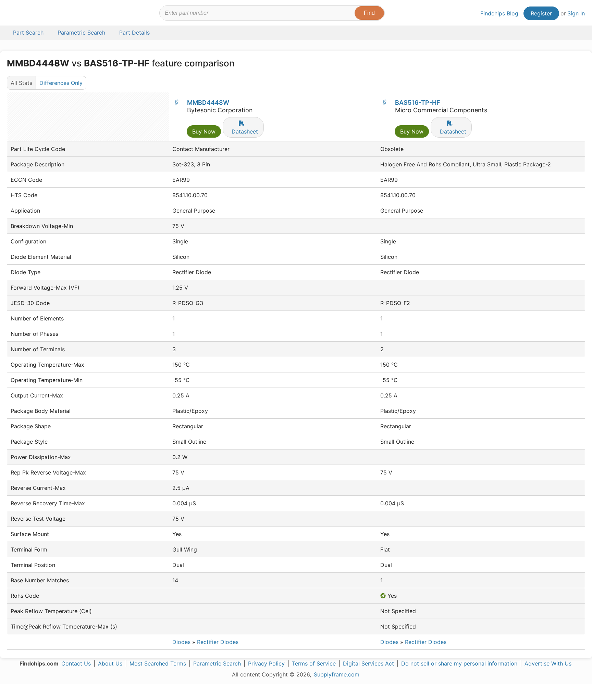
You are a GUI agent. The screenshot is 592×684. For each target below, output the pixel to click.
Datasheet (245, 131)
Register (541, 13)
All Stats (21, 82)
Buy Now (203, 131)
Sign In (576, 13)
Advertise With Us (548, 663)
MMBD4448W (208, 102)
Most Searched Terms (158, 663)
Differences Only (61, 82)
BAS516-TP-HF (417, 102)
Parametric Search (217, 663)
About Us (110, 663)
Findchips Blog (499, 13)
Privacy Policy (266, 663)
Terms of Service (314, 663)
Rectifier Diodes (217, 641)
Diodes (181, 641)
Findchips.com (29, 14)
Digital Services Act (368, 663)
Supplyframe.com (336, 674)
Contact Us (76, 663)
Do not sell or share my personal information (459, 663)
